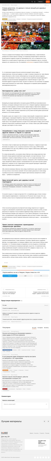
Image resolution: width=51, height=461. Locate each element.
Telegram (10, 275)
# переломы (21, 370)
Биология (5, 388)
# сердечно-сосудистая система (9, 20)
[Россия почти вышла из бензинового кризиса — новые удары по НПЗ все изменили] (43, 338)
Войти (48, 1)
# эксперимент (6, 390)
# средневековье (6, 371)
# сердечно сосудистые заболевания (34, 19)
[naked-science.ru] (49, 457)
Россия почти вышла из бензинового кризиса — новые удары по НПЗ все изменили (17, 334)
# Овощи (18, 19)
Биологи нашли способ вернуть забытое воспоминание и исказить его (15, 377)
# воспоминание (11, 388)
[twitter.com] (35, 457)
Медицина (5, 19)
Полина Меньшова (15, 310)
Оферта (31, 433)
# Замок (10, 370)
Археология (5, 370)
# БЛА (19, 349)
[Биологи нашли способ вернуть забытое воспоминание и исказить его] (43, 381)
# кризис (33, 349)
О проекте (42, 433)
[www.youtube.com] (40, 457)
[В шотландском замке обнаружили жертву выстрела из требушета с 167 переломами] (43, 361)
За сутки (34, 327)
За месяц (46, 327)
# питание (24, 19)
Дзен (25, 275)
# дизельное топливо (26, 349)
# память (28, 388)
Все (21, 300)
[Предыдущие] (44, 421)
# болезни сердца (11, 19)
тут (9, 244)
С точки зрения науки (7, 349)
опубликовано (29, 62)
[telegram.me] (46, 457)
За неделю (40, 327)
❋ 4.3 (17, 9)
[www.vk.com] (38, 457)
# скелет (26, 370)
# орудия (15, 370)
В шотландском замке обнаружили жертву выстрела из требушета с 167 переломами (19, 357)
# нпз (4, 351)
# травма (13, 371)
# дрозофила (19, 388)
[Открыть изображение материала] (25, 36)
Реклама (47, 433)
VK (41, 275)
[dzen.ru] (43, 457)
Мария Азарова (14, 4)
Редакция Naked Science (16, 321)
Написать (40, 1)
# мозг (24, 388)
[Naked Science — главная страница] (8, 1)
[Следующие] (48, 421)
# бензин (15, 349)
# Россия (8, 351)
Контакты (36, 433)
